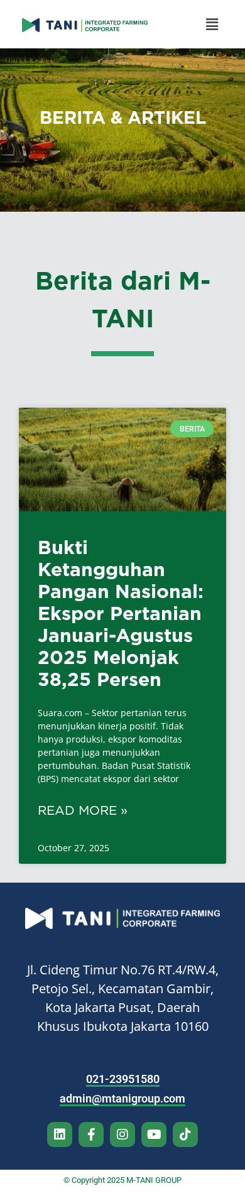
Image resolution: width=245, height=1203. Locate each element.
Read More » (83, 810)
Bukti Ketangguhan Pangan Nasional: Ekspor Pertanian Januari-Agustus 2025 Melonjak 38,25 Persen (121, 613)
